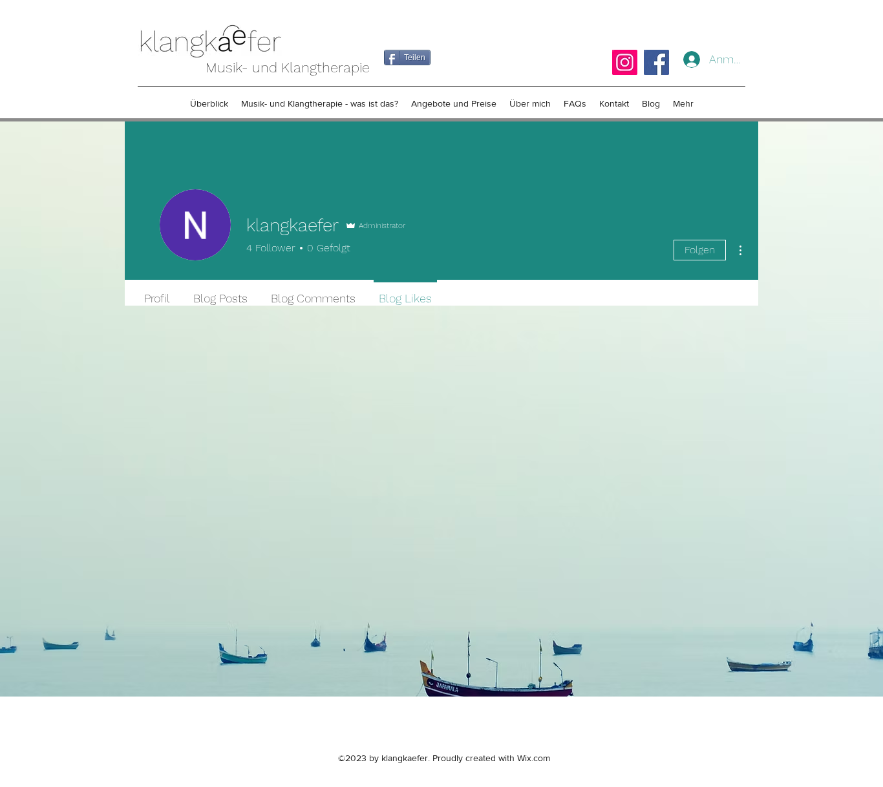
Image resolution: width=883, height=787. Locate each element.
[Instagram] (624, 62)
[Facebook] (656, 62)
